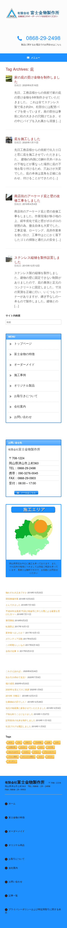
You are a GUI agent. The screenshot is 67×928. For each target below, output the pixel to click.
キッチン (12, 761)
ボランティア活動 (14, 638)
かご (32, 747)
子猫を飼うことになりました (19, 714)
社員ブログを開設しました (18, 726)
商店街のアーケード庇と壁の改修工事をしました (37, 198)
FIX (19, 742)
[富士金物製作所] (33, 13)
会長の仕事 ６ (12, 651)
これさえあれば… (14, 671)
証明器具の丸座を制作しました (20, 720)
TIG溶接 (38, 742)
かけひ (23, 747)
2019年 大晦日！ (13, 695)
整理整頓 (10, 620)
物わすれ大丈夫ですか (16, 592)
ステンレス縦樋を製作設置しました (37, 259)
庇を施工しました (27, 138)
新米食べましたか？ (15, 632)
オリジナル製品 (28, 757)
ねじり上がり (14, 752)
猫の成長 (10, 683)
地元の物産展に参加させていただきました (26, 708)
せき (41, 747)
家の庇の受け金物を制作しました (37, 79)
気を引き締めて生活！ (16, 677)
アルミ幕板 (13, 757)
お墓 (48, 742)
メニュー (35, 57)
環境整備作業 (12, 598)
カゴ (40, 757)
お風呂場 (12, 747)
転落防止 (10, 626)
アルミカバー (49, 752)
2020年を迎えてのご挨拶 (17, 689)
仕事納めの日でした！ (16, 701)
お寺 (57, 742)
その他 (50, 747)
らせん (26, 752)
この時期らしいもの (15, 644)
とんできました (13, 604)
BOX (10, 742)
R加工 (28, 742)
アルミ (36, 752)
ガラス (50, 757)
